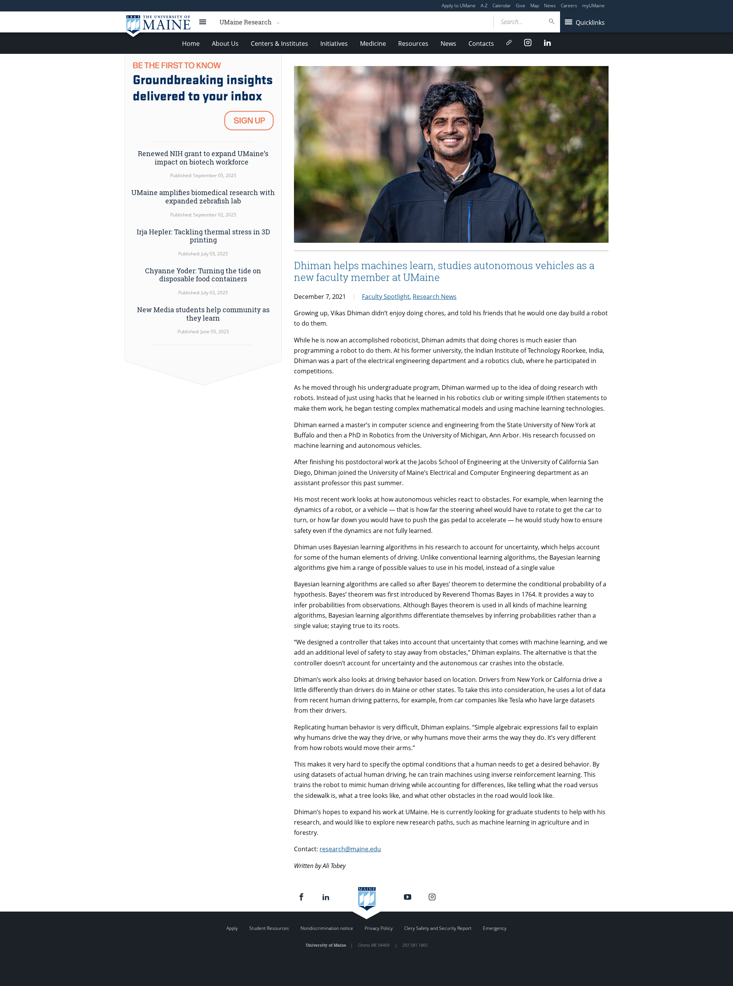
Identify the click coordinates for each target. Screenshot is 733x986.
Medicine (373, 43)
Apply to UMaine (459, 5)
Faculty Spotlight (386, 296)
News (550, 5)
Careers (569, 5)
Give (520, 5)
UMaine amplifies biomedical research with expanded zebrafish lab (203, 196)
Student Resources (269, 928)
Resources (413, 43)
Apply (232, 928)
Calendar (501, 5)
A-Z (484, 5)
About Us (225, 43)
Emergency (495, 928)
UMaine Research (245, 22)
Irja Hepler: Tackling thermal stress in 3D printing (203, 236)
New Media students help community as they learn (203, 314)
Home (191, 43)
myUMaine (593, 5)
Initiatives (334, 43)
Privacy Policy (379, 928)
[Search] (552, 22)
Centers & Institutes (279, 43)
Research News (435, 296)
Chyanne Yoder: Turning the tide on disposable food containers (203, 275)
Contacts (481, 43)
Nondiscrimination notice (326, 928)
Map (534, 5)
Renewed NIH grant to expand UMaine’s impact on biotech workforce (203, 157)
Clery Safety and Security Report (437, 928)
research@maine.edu (350, 849)
